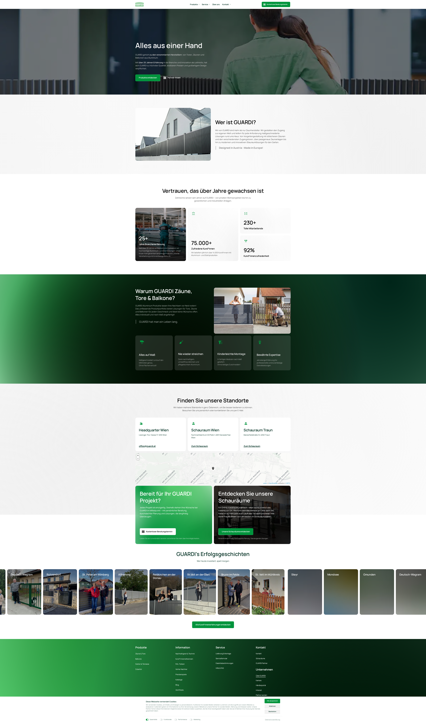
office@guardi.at (147, 446)
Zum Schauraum (199, 446)
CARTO (288, 483)
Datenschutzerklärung (272, 720)
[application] (213, 468)
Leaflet (265, 483)
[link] (213, 624)
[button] (213, 468)
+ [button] (138, 455)
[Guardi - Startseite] (139, 4)
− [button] (138, 458)
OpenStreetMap (273, 483)
